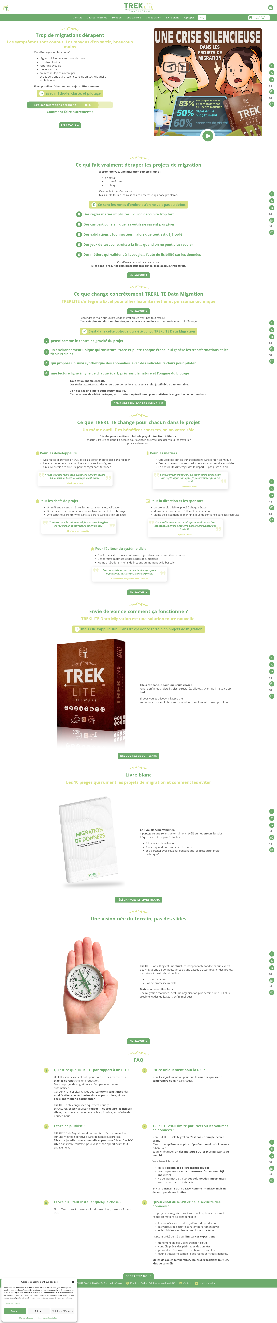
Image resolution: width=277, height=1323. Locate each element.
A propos (189, 17)
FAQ (202, 17)
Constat (77, 17)
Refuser (38, 1311)
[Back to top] (138, 1318)
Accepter (15, 1311)
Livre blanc (172, 17)
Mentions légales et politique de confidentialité (38, 1318)
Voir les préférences (63, 1311)
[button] (73, 1281)
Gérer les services (13, 1303)
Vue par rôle (134, 17)
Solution (117, 17)
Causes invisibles (97, 17)
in (272, 79)
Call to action (153, 17)
